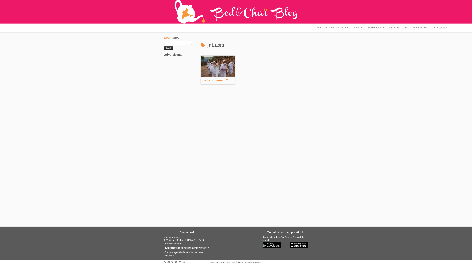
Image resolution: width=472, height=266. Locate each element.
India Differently (375, 27)
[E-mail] (169, 262)
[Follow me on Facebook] (177, 262)
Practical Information (336, 27)
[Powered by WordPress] (236, 262)
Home (167, 38)
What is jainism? (215, 80)
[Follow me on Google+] (181, 262)
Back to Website (420, 27)
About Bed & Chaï (397, 27)
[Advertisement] (180, 95)
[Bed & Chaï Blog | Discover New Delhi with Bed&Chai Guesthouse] (236, 12)
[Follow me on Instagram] (184, 262)
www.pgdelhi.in (169, 256)
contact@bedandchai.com (172, 243)
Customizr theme (255, 262)
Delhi (317, 27)
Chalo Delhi (289, 237)
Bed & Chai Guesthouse (172, 237)
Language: (437, 27)
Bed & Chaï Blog (221, 262)
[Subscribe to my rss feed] (166, 262)
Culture (357, 27)
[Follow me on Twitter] (173, 262)
